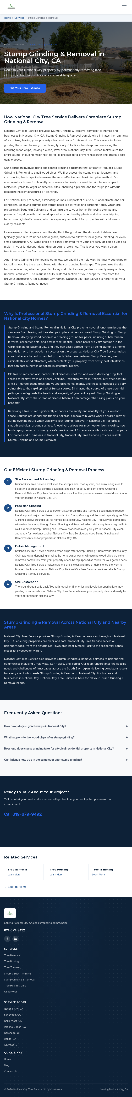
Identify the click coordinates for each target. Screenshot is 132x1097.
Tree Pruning (11, 961)
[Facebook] (7, 939)
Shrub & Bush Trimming (17, 973)
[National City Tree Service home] (11, 7)
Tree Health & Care (15, 985)
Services (19, 17)
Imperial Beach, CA (15, 1026)
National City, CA (13, 1008)
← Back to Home (15, 886)
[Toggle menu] (124, 7)
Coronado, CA (12, 1032)
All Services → (12, 991)
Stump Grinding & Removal (19, 979)
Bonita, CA (10, 1038)
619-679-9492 (14, 930)
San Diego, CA (12, 1014)
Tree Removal (12, 955)
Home (7, 17)
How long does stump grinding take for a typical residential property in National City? (66, 748)
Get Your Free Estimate (25, 88)
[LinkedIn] (15, 939)
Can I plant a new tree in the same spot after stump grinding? (66, 760)
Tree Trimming (12, 967)
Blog (6, 1065)
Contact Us (10, 1071)
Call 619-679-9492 (23, 814)
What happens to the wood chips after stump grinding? (66, 737)
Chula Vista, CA (13, 1020)
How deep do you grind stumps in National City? (66, 726)
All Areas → (10, 1044)
